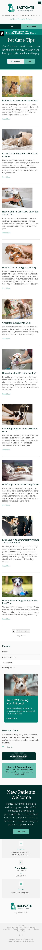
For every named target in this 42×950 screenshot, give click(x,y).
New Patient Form (9, 657)
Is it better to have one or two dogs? (20, 100)
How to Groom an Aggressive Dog (19, 267)
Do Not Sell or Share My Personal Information (21, 927)
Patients (5, 652)
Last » (27, 631)
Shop (11, 26)
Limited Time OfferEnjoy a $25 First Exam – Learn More (20, 32)
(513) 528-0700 (13, 19)
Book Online (15, 61)
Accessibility (7, 929)
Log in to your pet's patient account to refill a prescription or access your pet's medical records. (19, 770)
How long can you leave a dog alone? (20, 484)
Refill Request (20, 756)
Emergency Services (25, 19)
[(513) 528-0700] (29, 61)
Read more (6, 119)
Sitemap (36, 929)
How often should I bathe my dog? (19, 373)
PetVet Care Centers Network (24, 941)
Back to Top (21, 931)
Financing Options (8, 668)
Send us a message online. (21, 893)
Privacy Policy (21, 925)
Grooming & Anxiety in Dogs (16, 322)
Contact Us (21, 832)
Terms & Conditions (19, 929)
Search (30, 929)
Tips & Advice (7, 662)
